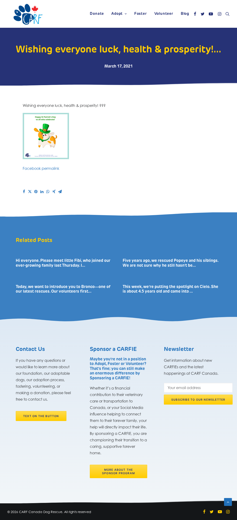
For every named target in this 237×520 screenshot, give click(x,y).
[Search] (226, 14)
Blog (185, 14)
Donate (97, 14)
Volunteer (163, 14)
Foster (140, 14)
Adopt (117, 14)
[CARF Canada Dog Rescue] (28, 13)
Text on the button (41, 416)
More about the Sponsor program (118, 471)
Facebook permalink (41, 168)
